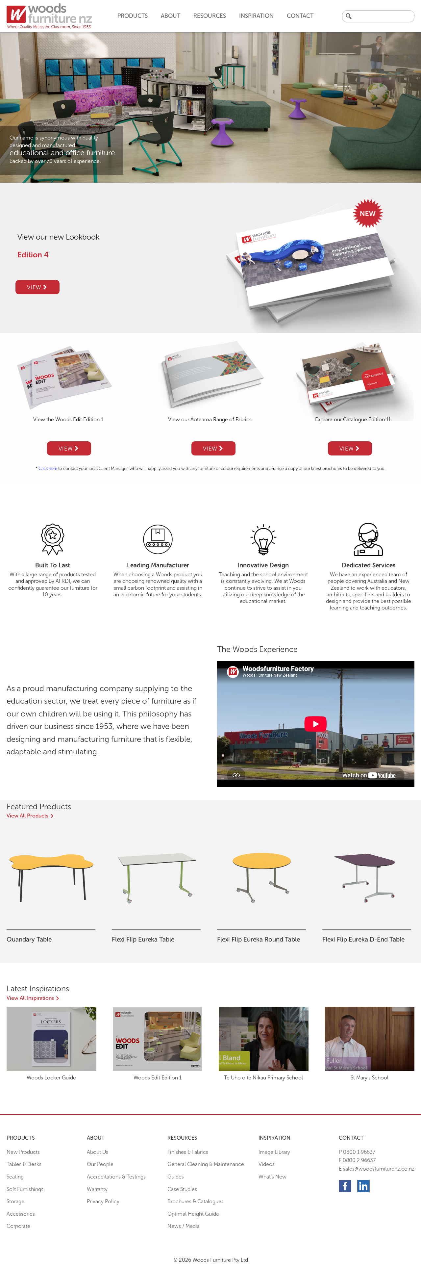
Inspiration (256, 15)
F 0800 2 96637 (357, 1160)
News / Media (183, 1226)
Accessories (21, 1214)
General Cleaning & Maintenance (205, 1164)
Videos (267, 1164)
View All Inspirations (30, 998)
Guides (175, 1177)
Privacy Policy (103, 1201)
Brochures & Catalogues (195, 1201)
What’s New (272, 1177)
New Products (23, 1152)
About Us (97, 1152)
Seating (15, 1177)
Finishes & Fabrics (187, 1152)
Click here (47, 468)
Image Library (274, 1152)
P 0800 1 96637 (357, 1152)
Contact (300, 15)
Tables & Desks (24, 1164)
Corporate (18, 1226)
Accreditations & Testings (116, 1177)
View (35, 287)
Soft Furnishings (25, 1189)
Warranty (97, 1189)
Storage (15, 1201)
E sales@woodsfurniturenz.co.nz (376, 1169)
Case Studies (182, 1189)
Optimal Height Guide (193, 1214)
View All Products (27, 816)
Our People (100, 1164)
